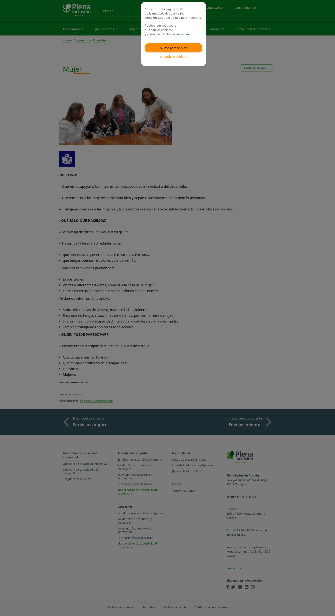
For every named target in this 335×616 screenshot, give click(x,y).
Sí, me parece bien (173, 48)
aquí (186, 34)
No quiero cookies (173, 57)
